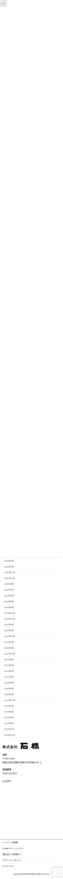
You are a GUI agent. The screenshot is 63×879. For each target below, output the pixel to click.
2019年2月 (9, 723)
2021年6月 (9, 665)
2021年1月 (9, 677)
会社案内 (6, 781)
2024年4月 (9, 607)
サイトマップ (8, 866)
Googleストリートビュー (13, 848)
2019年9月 (9, 706)
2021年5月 (9, 671)
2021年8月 (9, 659)
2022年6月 (9, 642)
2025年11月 (9, 572)
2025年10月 (9, 578)
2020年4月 (9, 694)
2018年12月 (9, 735)
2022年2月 (9, 648)
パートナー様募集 (10, 842)
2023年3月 (9, 630)
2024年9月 (9, 596)
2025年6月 (9, 590)
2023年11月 (9, 619)
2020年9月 (9, 682)
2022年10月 (9, 636)
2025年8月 (9, 584)
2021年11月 (9, 654)
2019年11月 (9, 700)
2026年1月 (9, 566)
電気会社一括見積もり (12, 854)
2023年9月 (9, 624)
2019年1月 (9, 729)
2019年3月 (9, 717)
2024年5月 (9, 601)
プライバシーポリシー (12, 860)
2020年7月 (9, 688)
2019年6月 (9, 712)
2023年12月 (9, 613)
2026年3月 (9, 561)
